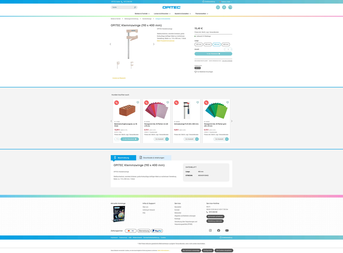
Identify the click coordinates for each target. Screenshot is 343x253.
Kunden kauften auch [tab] (120, 95)
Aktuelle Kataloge (118, 203)
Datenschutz (123, 237)
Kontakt (177, 210)
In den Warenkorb (212, 54)
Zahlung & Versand (227, 60)
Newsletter (178, 207)
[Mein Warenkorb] (230, 7)
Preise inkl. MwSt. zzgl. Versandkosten (207, 32)
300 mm (207, 44)
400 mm (216, 44)
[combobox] (122, 7)
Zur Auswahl (159, 139)
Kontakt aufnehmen (216, 216)
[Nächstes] (153, 44)
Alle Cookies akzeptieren (224, 250)
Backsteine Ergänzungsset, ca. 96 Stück (125, 125)
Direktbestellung (210, 2)
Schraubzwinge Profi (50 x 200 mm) (186, 124)
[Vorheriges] (110, 44)
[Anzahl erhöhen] (231, 49)
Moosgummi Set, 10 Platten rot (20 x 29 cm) (156, 125)
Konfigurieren (208, 250)
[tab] (123, 157)
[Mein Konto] (224, 7)
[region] (132, 49)
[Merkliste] (218, 7)
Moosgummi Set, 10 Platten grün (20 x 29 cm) (215, 125)
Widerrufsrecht (137, 237)
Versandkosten (180, 244)
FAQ (144, 213)
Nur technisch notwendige (191, 250)
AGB (130, 237)
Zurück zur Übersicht (119, 78)
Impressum (114, 237)
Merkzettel (178, 213)
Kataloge (177, 219)
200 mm (198, 44)
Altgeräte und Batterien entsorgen (185, 216)
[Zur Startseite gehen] (171, 7)
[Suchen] (135, 7)
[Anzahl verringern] (225, 49)
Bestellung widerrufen (215, 221)
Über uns (145, 207)
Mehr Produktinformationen (165, 41)
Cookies (163, 237)
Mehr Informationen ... (164, 250)
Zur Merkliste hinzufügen (205, 72)
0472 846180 (128, 2)
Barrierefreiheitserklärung (151, 237)
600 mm (225, 44)
